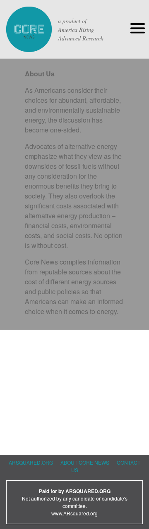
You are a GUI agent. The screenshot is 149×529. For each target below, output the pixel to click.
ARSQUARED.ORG (31, 462)
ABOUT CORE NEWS (84, 462)
